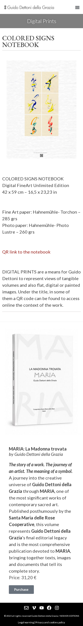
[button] (77, 7)
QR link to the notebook (26, 251)
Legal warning (26, 622)
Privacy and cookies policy (50, 622)
